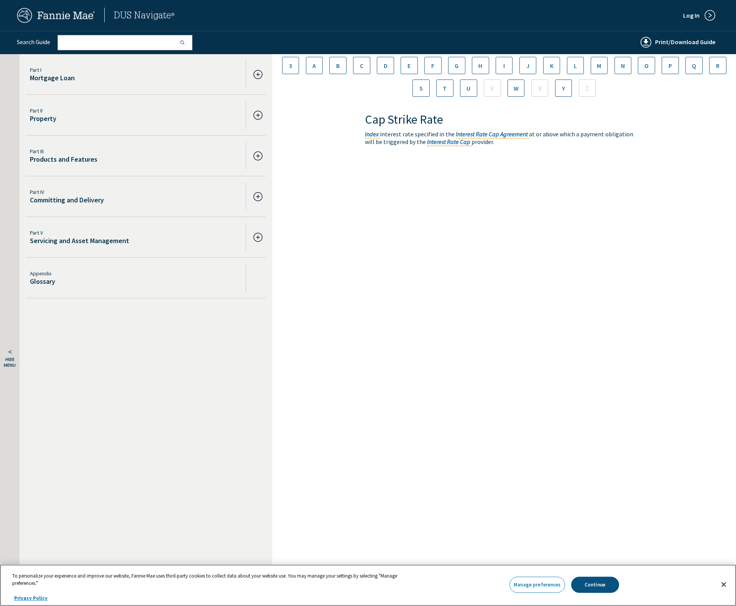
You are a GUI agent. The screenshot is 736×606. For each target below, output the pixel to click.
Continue (595, 584)
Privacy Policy (31, 598)
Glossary (42, 281)
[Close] (723, 584)
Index (372, 134)
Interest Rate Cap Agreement (492, 134)
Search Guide (33, 42)
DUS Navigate (144, 16)
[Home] (56, 21)
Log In (691, 15)
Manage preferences (537, 584)
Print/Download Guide (685, 42)
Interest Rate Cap (448, 142)
